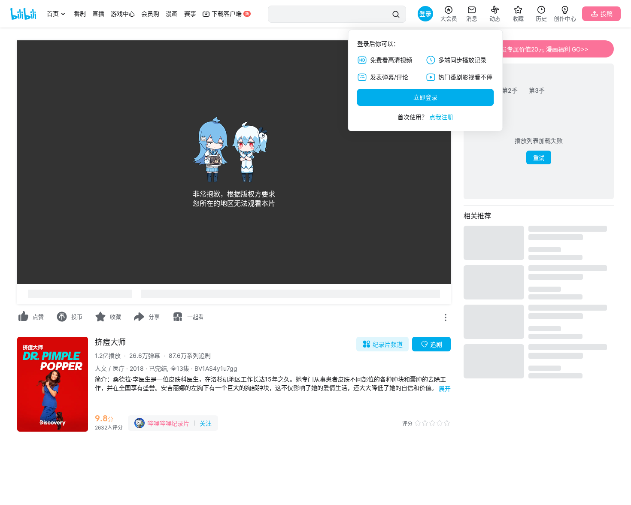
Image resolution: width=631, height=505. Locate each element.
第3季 (537, 90)
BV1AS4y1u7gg (215, 368)
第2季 (510, 90)
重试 (538, 158)
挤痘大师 (110, 342)
